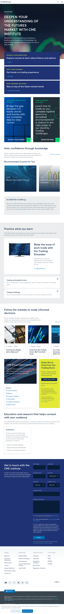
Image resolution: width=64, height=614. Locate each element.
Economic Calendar (13, 396)
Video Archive (11, 404)
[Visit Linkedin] (18, 583)
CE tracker (19, 209)
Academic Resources (13, 402)
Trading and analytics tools (17, 280)
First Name (36, 464)
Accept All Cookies (27, 611)
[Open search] (58, 2)
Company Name (37, 490)
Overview (36, 556)
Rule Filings (36, 565)
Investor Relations (9, 568)
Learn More (11, 378)
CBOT (49, 558)
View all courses (55, 154)
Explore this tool (40, 268)
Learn (9, 62)
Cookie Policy (36, 520)
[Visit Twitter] (10, 583)
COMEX (50, 564)
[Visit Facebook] (14, 583)
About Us (6, 556)
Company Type (51, 481)
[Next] (57, 179)
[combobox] (53, 476)
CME (49, 556)
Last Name (50, 464)
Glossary (9, 393)
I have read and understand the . (46, 515)
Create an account (49, 379)
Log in (43, 385)
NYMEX (50, 561)
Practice (10, 76)
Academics (10, 429)
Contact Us (7, 573)
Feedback (10, 591)
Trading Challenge (13, 292)
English (57, 582)
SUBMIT (39, 537)
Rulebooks (36, 558)
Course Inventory (12, 390)
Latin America (23, 561)
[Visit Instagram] (22, 583)
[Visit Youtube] (5, 583)
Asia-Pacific (22, 568)
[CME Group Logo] (6, 2)
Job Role (35, 481)
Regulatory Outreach (39, 568)
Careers (6, 565)
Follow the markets (14, 90)
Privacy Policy (44, 400)
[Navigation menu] (62, 2)
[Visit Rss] (26, 583)
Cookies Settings (16, 611)
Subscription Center (10, 570)
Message (38, 499)
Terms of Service (53, 519)
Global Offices (23, 556)
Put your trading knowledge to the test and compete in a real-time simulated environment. (29, 294)
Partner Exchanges (24, 558)
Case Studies (11, 399)
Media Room (7, 562)
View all (57, 322)
